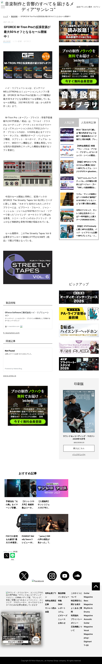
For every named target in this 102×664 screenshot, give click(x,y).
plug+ (86, 638)
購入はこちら (78, 448)
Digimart (88, 641)
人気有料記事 (88, 122)
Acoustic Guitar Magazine (88, 623)
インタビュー (63, 597)
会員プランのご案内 (84, 7)
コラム (61, 612)
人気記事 (69, 122)
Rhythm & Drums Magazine (88, 612)
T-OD (86, 645)
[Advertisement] (27, 448)
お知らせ (61, 623)
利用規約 (74, 615)
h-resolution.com (11, 333)
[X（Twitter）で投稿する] (6, 555)
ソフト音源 (17, 41)
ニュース (61, 619)
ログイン (96, 7)
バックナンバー (78, 454)
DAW (60, 604)
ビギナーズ (62, 615)
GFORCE (27, 41)
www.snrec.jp (9, 376)
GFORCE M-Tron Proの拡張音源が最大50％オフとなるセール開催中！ (27, 31)
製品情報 (6, 41)
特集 (60, 600)
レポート (61, 608)
